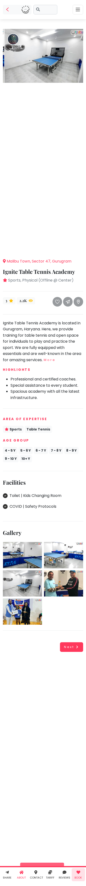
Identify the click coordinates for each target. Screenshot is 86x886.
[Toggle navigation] (78, 9)
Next (69, 647)
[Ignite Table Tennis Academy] (43, 55)
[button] (43, 247)
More (49, 360)
